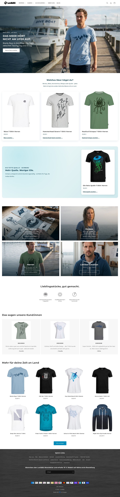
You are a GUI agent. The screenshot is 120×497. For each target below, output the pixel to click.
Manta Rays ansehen (11, 50)
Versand (88, 460)
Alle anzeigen (60, 443)
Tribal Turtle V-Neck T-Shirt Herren (46, 433)
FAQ (36, 457)
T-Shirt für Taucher (85, 457)
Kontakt (52, 457)
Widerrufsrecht (77, 460)
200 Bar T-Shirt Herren (46, 396)
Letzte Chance (54, 460)
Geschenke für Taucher (72, 457)
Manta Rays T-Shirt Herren (18, 396)
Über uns (31, 457)
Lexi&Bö (62, 489)
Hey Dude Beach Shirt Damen (74, 396)
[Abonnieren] (73, 472)
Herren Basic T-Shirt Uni (102, 396)
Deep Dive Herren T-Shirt (17, 433)
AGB (83, 460)
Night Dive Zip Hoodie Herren (102, 433)
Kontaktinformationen (56, 462)
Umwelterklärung (60, 457)
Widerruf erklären (43, 457)
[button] (22, 3)
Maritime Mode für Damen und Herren (39, 460)
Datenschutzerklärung (65, 460)
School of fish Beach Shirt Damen (74, 433)
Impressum (67, 462)
